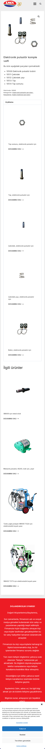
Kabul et (22, 729)
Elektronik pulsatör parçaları (22, 92)
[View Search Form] (40, 4)
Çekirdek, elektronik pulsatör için (21, 246)
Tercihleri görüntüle (22, 741)
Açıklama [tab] (9, 102)
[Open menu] (34, 4)
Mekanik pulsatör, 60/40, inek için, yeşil (18, 469)
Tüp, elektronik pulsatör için (19, 195)
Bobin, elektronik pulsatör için (19, 350)
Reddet (22, 735)
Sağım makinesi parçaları (21, 95)
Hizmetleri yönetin (22, 722)
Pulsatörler (7, 95)
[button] (42, 704)
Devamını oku (14, 149)
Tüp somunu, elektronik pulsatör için (22, 144)
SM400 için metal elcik (12, 414)
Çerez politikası (21, 746)
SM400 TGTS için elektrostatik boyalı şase (19, 581)
